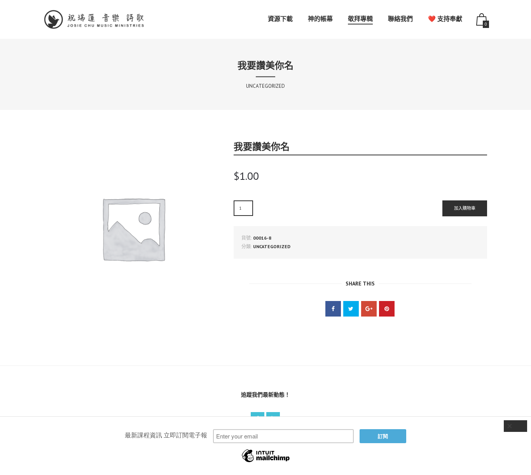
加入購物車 (464, 208)
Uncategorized (271, 246)
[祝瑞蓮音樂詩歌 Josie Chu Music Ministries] (95, 19)
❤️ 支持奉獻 (445, 19)
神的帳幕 (320, 19)
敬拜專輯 (360, 19)
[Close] (515, 426)
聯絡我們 (400, 19)
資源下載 (280, 19)
